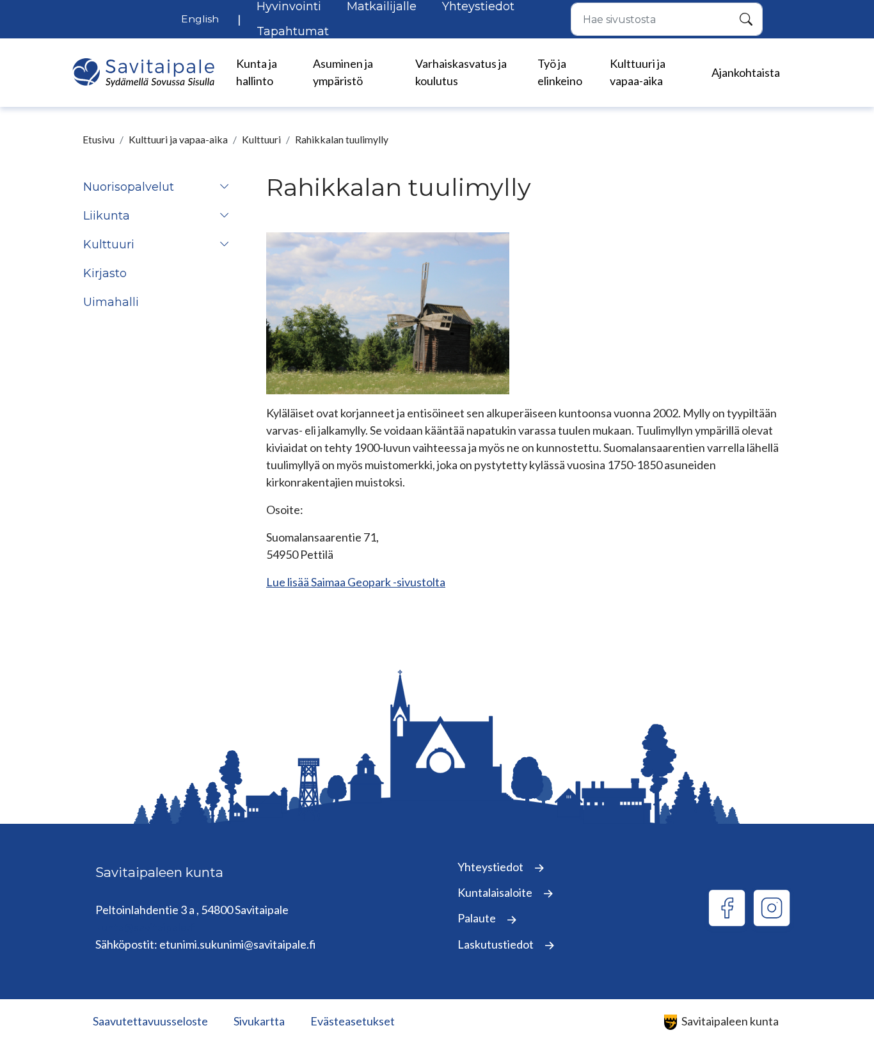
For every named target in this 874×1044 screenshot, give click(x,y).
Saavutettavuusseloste (150, 1021)
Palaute (477, 918)
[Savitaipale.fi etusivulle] (143, 72)
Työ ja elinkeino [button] (559, 72)
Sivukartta (259, 1021)
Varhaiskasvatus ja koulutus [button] (461, 72)
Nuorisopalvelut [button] (128, 187)
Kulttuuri (261, 139)
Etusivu (99, 139)
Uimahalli (111, 302)
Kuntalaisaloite (495, 892)
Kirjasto (105, 273)
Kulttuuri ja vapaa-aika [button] (637, 72)
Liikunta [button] (106, 216)
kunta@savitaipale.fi (145, 927)
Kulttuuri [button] (108, 244)
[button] (224, 187)
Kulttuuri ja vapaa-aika (178, 139)
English (200, 19)
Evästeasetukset (352, 1021)
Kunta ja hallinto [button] (256, 72)
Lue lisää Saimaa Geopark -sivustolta (355, 582)
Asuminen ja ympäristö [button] (343, 72)
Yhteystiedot (491, 867)
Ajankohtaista (745, 72)
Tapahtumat (293, 31)
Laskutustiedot (496, 944)
